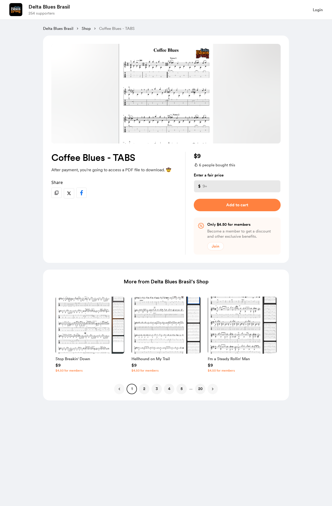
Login (318, 10)
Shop (86, 28)
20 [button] (200, 388)
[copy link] (56, 193)
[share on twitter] (69, 193)
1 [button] (132, 388)
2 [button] (144, 388)
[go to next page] (213, 389)
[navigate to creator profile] (15, 9)
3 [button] (157, 388)
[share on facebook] (81, 193)
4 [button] (169, 388)
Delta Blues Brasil (49, 7)
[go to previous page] (119, 389)
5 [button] (182, 388)
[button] (89, 336)
